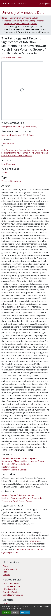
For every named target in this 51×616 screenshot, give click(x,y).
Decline (15, 612)
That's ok (6, 612)
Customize (25, 612)
